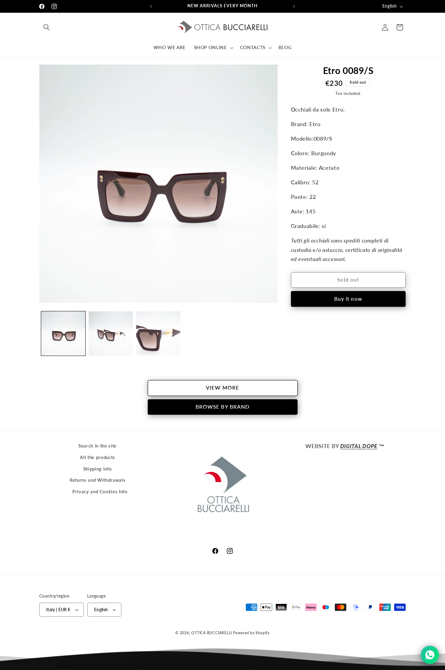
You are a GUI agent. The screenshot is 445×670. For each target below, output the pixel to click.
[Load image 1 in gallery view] (63, 333)
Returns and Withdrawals (97, 480)
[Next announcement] (294, 6)
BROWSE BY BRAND (223, 407)
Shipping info (97, 468)
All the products (97, 457)
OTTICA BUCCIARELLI (211, 633)
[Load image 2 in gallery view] (111, 333)
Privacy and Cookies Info (100, 491)
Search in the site (97, 445)
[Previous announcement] (151, 6)
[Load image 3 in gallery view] (158, 333)
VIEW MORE (222, 388)
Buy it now (348, 299)
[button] (46, 27)
